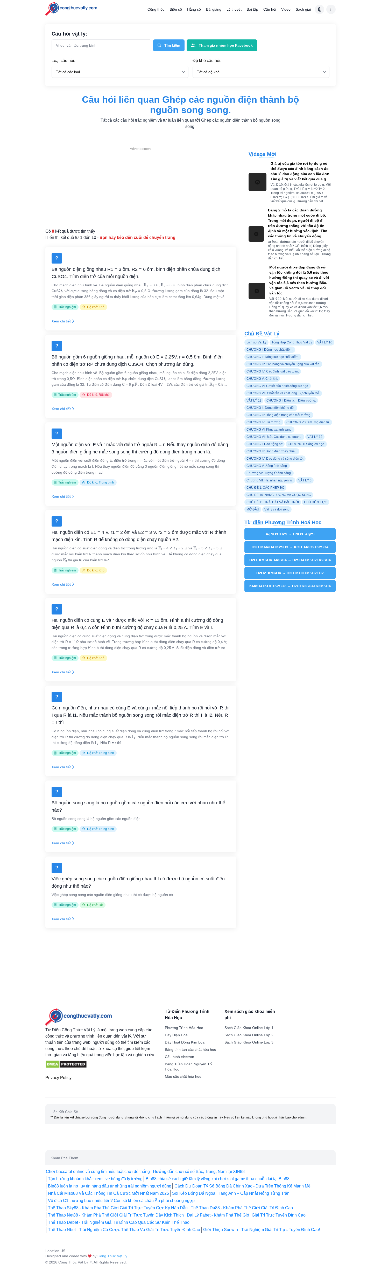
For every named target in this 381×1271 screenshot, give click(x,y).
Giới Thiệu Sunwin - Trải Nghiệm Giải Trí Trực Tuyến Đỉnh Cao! (261, 1229)
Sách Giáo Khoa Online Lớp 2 (248, 1035)
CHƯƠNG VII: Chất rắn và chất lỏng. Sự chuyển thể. (283, 393)
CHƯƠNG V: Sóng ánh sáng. (267, 466)
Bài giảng (213, 9)
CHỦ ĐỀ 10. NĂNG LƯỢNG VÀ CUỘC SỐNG (278, 495)
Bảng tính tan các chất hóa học (190, 1049)
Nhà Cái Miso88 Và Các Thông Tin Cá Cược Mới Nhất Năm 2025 (108, 1193)
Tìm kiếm (172, 45)
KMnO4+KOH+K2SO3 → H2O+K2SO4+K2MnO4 (290, 586)
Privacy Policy (58, 1077)
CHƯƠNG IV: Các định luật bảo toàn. (272, 371)
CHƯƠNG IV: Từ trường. (263, 422)
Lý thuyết (234, 9)
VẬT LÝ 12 (314, 437)
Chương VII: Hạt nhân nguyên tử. (269, 480)
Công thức (156, 9)
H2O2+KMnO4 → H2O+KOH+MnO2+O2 (290, 573)
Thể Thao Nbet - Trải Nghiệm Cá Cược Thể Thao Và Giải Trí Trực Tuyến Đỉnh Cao (124, 1229)
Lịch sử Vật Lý (256, 342)
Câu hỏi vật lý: (69, 34)
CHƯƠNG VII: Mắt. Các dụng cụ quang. (274, 437)
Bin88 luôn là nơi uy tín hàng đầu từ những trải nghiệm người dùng (109, 1186)
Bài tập (252, 9)
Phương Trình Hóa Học (184, 1028)
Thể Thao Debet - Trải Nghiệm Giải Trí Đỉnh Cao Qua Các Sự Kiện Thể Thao (118, 1222)
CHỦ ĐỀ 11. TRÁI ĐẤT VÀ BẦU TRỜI (272, 502)
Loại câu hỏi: (63, 60)
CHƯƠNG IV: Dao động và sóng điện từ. (275, 458)
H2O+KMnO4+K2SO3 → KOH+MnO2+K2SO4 (290, 547)
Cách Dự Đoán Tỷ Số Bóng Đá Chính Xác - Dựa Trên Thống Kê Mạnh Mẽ (242, 1186)
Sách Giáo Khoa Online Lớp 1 (248, 1028)
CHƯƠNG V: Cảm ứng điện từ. (308, 422)
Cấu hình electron (179, 1057)
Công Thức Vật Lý (112, 1256)
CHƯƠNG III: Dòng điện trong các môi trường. (278, 415)
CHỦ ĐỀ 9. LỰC (315, 502)
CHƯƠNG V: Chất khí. (262, 379)
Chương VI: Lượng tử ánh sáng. (269, 473)
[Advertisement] (140, 187)
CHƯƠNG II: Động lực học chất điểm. (272, 357)
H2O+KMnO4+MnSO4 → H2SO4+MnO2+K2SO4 (290, 560)
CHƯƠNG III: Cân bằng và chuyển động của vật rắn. (283, 364)
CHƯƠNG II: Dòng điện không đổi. (270, 408)
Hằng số (194, 9)
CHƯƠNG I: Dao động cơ (264, 444)
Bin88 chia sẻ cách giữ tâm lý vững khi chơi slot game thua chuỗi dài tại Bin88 (218, 1179)
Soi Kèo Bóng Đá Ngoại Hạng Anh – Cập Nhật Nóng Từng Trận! (231, 1193)
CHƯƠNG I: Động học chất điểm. (269, 349)
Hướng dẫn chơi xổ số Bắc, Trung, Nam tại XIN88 (199, 1171)
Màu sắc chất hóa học (183, 1076)
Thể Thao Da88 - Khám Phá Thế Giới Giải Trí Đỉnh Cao (242, 1208)
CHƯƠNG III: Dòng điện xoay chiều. (271, 451)
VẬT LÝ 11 (253, 400)
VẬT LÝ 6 (305, 480)
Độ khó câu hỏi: (207, 60)
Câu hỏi (269, 9)
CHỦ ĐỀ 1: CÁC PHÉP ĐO (265, 487)
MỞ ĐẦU (252, 509)
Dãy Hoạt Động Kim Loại (185, 1042)
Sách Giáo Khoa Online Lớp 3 (248, 1042)
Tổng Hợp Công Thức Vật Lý (292, 342)
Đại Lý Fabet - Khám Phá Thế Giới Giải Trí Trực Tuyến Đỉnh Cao (246, 1215)
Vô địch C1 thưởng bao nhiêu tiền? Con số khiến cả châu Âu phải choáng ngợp (121, 1200)
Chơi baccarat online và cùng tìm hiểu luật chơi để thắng (98, 1171)
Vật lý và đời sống (277, 509)
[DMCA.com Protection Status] (66, 1064)
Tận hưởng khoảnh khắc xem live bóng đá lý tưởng (95, 1179)
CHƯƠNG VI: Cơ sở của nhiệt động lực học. (277, 386)
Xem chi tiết (61, 321)
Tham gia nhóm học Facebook (226, 45)
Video (286, 9)
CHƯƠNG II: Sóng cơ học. (306, 444)
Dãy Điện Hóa (176, 1035)
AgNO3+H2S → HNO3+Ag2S (290, 534)
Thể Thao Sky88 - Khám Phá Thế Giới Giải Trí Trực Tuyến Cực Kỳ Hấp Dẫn (118, 1208)
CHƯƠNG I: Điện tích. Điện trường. (291, 400)
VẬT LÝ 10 (324, 342)
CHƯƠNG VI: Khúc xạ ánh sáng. (269, 429)
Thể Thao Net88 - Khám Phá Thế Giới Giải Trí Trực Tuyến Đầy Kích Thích (116, 1215)
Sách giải (303, 9)
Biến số (176, 9)
